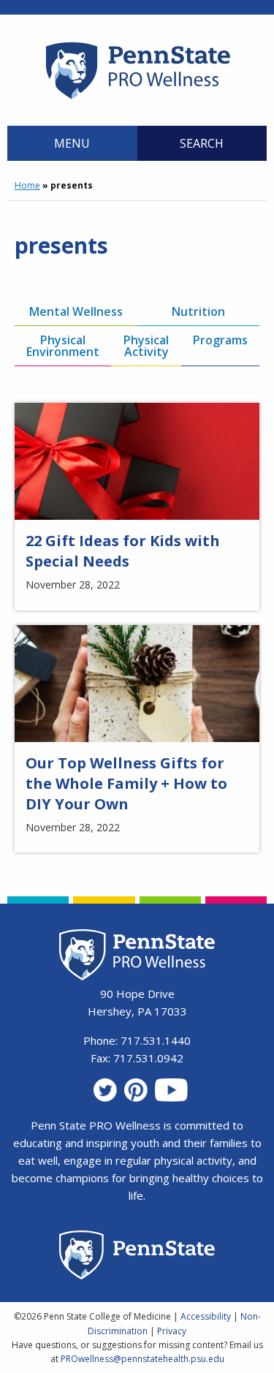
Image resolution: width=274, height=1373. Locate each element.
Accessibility (205, 1316)
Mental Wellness (76, 311)
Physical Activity (146, 346)
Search (202, 143)
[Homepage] (137, 99)
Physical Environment (62, 346)
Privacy (171, 1331)
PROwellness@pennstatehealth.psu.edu (142, 1359)
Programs (220, 340)
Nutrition (198, 311)
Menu (72, 143)
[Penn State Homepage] (137, 1257)
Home (27, 185)
